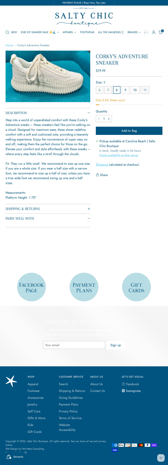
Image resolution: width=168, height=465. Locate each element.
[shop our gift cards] (136, 287)
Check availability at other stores (118, 155)
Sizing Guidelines (71, 397)
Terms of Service (70, 418)
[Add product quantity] (109, 118)
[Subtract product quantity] (99, 118)
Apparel (33, 384)
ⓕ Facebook (130, 384)
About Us (96, 384)
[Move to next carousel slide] (159, 256)
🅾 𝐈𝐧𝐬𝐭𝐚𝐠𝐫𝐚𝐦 (131, 390)
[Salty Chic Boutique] (84, 17)
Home (9, 45)
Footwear (34, 390)
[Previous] (53, 3)
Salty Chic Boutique (37, 441)
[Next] (114, 3)
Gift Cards (35, 431)
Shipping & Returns (72, 390)
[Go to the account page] (153, 32)
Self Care (34, 411)
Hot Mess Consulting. (33, 449)
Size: (100, 82)
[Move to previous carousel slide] (152, 256)
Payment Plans (68, 404)
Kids (30, 425)
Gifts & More (36, 418)
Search (63, 384)
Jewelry (32, 404)
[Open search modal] (7, 32)
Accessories (36, 397)
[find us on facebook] (31, 287)
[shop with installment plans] (84, 287)
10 (135, 90)
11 (145, 90)
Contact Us (97, 390)
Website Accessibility (67, 427)
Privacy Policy (68, 411)
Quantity (101, 111)
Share (104, 175)
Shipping (102, 164)
